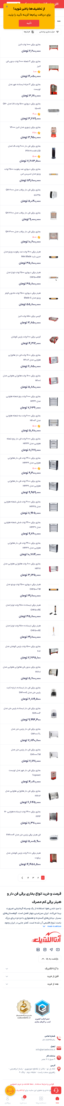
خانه (59, 21)
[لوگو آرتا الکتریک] (46, 937)
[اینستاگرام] (45, 949)
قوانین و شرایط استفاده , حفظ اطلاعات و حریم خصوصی (32, 1084)
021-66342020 (48, 1040)
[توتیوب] (58, 949)
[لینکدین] (38, 949)
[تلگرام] (51, 949)
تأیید (29, 23)
